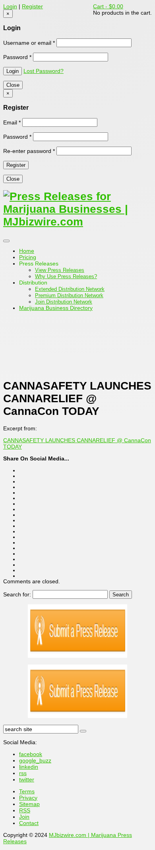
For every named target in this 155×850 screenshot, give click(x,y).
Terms (27, 791)
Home (26, 251)
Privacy (28, 798)
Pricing (27, 257)
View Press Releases (59, 270)
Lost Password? (43, 71)
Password (17, 57)
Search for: (17, 594)
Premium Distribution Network (69, 295)
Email (12, 122)
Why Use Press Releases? (66, 276)
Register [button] (32, 6)
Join (24, 817)
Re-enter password (29, 151)
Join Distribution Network (63, 302)
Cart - (108, 6)
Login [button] (10, 6)
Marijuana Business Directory (56, 308)
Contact (29, 823)
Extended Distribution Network (70, 289)
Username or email (29, 43)
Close (12, 85)
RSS (24, 810)
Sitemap (29, 804)
